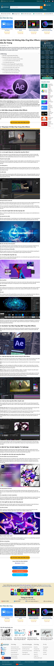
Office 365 (38, 586)
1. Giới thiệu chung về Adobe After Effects (10, 55)
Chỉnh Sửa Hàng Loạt (15, 654)
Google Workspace (32, 586)
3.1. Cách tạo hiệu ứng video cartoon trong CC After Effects (13, 65)
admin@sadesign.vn (8, 664)
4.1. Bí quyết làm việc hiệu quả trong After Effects (11, 70)
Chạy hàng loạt (25, 652)
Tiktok (4, 652)
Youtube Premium (44, 586)
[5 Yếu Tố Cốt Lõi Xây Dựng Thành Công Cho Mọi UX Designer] (20, 632)
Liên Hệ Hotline (20, 571)
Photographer (45, 647)
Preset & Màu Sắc (14, 652)
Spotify (21, 587)
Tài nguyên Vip (36, 648)
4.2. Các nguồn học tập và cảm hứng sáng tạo (11, 72)
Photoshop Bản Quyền (38, 657)
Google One (26, 586)
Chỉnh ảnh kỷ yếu (14, 656)
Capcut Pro (17, 586)
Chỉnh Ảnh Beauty (14, 657)
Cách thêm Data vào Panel (27, 650)
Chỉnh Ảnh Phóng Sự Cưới (15, 648)
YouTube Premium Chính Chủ (8, 1)
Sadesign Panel (17, 13)
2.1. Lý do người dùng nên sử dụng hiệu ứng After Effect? (13, 58)
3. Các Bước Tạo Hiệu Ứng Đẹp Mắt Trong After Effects (12, 64)
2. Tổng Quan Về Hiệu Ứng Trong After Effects (10, 57)
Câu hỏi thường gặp (27, 644)
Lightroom (45, 648)
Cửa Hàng (36, 644)
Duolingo (24, 587)
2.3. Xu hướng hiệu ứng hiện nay (8, 62)
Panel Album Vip (37, 650)
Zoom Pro (32, 587)
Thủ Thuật (45, 654)
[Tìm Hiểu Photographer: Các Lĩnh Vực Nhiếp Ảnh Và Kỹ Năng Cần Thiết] (7, 632)
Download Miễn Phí (49, 13)
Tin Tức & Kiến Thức (38, 13)
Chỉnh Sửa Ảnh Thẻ (14, 650)
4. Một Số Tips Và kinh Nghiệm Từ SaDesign (10, 69)
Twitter (4, 654)
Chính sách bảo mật (17, 661)
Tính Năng (13, 644)
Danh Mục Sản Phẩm (6, 13)
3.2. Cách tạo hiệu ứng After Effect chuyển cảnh (11, 67)
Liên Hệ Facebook (20, 574)
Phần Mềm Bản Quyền (27, 13)
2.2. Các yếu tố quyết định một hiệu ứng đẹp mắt (11, 60)
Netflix (50, 586)
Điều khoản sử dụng (5, 661)
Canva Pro (21, 586)
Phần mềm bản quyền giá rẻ (25, 585)
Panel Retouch (45, 585)
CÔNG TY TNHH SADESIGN (29, 661)
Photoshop (45, 650)
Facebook (4, 647)
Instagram (4, 649)
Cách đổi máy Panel (25, 648)
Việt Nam (20, 664)
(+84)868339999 (44, 661)
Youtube (4, 650)
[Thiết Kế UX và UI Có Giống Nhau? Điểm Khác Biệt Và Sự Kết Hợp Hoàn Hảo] (33, 632)
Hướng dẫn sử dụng (25, 654)
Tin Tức (45, 644)
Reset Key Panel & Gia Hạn (27, 647)
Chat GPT (12, 586)
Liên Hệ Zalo (20, 567)
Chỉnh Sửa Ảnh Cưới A (15, 647)
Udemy (28, 587)
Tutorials (44, 652)
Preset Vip (35, 647)
